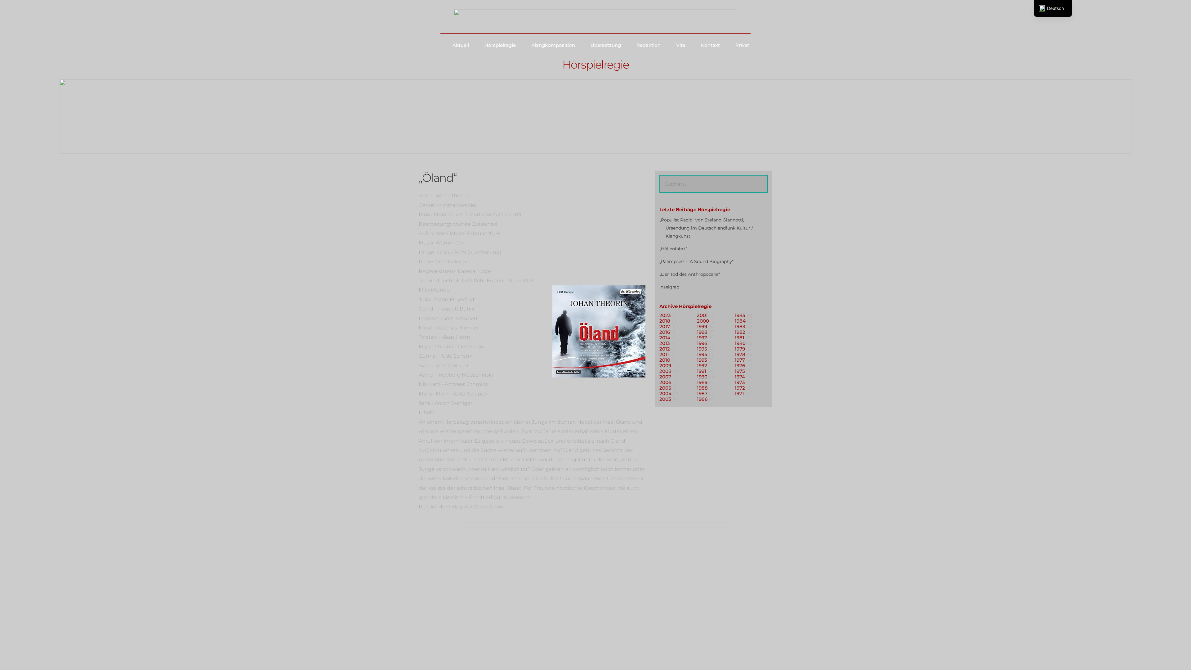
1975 (740, 371)
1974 (740, 377)
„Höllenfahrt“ (673, 249)
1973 (740, 382)
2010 (664, 360)
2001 (702, 315)
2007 (665, 377)
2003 (665, 399)
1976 (740, 365)
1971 (739, 393)
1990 (702, 377)
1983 (740, 326)
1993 (702, 360)
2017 (664, 326)
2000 (703, 321)
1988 (702, 388)
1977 (740, 360)
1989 (702, 382)
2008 (665, 371)
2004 (665, 393)
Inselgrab (669, 287)
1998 (702, 332)
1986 (702, 399)
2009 (665, 365)
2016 (664, 332)
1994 (702, 354)
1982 (740, 332)
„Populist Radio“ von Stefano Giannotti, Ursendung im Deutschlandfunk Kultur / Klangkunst (706, 228)
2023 (665, 315)
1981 (739, 338)
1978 (740, 354)
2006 (665, 382)
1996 (702, 343)
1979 (740, 349)
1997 (702, 338)
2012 (664, 349)
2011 (664, 354)
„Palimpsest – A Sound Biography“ (696, 261)
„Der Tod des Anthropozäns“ (689, 274)
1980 (740, 343)
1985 (740, 315)
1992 (702, 365)
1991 (701, 371)
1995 (702, 349)
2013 (664, 343)
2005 (665, 388)
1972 (740, 388)
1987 (702, 393)
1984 (740, 321)
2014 (664, 338)
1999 (702, 326)
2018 (664, 321)
